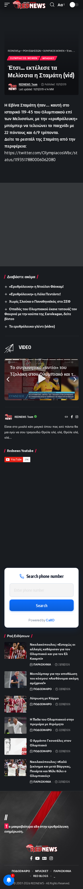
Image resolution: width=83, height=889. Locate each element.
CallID (50, 620)
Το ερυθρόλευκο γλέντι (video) (32, 326)
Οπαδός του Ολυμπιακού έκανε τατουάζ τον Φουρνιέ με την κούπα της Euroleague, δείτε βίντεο (40, 314)
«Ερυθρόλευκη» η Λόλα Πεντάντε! (35, 294)
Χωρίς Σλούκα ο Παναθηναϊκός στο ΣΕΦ (39, 301)
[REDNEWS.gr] (29, 4)
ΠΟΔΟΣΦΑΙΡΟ (42, 689)
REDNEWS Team (28, 84)
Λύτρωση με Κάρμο (44, 698)
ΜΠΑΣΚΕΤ (48, 58)
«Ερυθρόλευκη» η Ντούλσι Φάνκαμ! (36, 286)
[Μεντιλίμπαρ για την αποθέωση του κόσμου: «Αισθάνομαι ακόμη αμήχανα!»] (15, 679)
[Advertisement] (41, 224)
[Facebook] (71, 417)
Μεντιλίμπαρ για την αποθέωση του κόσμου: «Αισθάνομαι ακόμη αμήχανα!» (54, 678)
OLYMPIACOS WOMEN (23, 58)
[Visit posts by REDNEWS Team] (12, 87)
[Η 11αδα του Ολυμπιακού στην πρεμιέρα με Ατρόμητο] (15, 725)
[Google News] (44, 858)
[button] (8, 4)
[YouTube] (37, 858)
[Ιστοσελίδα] (66, 417)
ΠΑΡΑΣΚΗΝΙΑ (42, 664)
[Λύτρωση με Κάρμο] (15, 704)
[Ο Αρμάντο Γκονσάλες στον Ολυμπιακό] (15, 746)
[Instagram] (77, 417)
